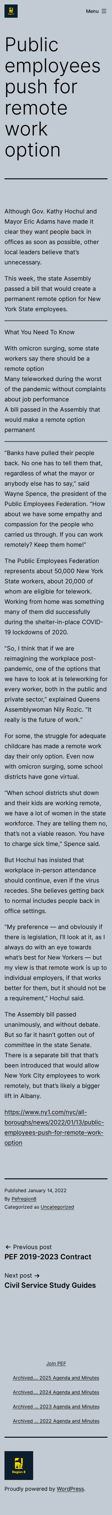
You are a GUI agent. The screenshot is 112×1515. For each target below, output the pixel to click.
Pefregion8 (24, 1199)
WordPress (70, 1489)
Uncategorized (57, 1207)
